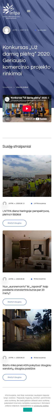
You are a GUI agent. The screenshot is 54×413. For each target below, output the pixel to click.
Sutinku (28, 410)
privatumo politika (41, 406)
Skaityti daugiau (14, 223)
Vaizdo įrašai (22, 87)
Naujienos (7, 87)
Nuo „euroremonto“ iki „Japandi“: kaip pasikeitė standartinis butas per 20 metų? (25, 290)
